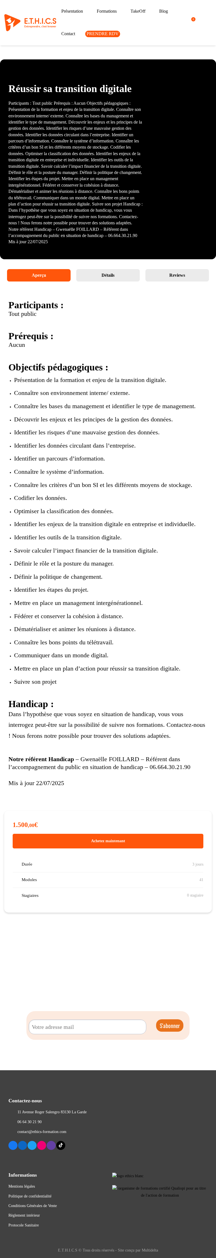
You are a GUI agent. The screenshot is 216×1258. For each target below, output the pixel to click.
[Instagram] (41, 1145)
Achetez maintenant (108, 841)
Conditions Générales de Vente (32, 1206)
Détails (108, 275)
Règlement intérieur (24, 1215)
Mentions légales (21, 1186)
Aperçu (39, 275)
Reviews (177, 275)
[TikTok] (60, 1145)
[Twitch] (51, 1145)
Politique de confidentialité (29, 1196)
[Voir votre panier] (191, 22)
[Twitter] (32, 1145)
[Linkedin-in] (22, 1145)
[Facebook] (12, 1145)
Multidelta (150, 1250)
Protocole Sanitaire (23, 1225)
